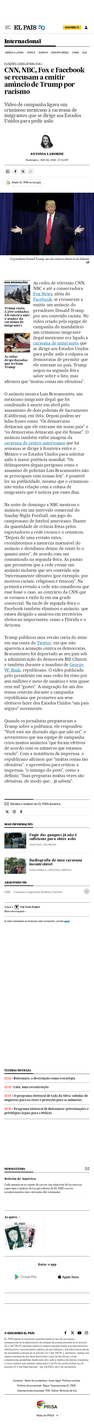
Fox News (42, 293)
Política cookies (71, 1380)
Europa (43, 52)
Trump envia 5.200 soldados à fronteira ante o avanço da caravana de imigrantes (17, 317)
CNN (7, 892)
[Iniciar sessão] (86, 27)
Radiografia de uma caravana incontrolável (55, 862)
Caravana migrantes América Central (38, 892)
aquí (67, 921)
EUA (84, 52)
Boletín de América (20, 1179)
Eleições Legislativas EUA (22, 64)
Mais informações (14, 911)
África (31, 52)
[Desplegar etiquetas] (87, 891)
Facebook (42, 299)
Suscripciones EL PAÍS (63, 1385)
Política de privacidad (29, 1385)
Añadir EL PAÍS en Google (26, 182)
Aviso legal (55, 1380)
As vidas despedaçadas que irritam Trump (16, 362)
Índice (55, 1390)
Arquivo (10, 1217)
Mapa (46, 1385)
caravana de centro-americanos (34, 443)
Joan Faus (35, 844)
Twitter (44, 642)
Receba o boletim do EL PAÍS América (35, 804)
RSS (47, 1390)
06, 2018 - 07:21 (54, 160)
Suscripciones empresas (30, 1390)
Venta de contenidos (35, 1380)
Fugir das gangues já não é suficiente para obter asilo (53, 837)
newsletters (14, 1169)
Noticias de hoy (68, 1390)
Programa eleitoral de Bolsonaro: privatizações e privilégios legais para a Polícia (46, 1111)
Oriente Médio (60, 52)
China (75, 52)
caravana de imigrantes (56, 343)
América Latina (14, 52)
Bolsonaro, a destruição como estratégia (44, 1078)
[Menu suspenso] (7, 27)
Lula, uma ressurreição (31, 1087)
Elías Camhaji (37, 870)
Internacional (22, 41)
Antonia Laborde (47, 154)
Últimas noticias (17, 1070)
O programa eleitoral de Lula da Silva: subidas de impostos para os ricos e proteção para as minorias (46, 1098)
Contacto (18, 1380)
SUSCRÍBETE (72, 27)
